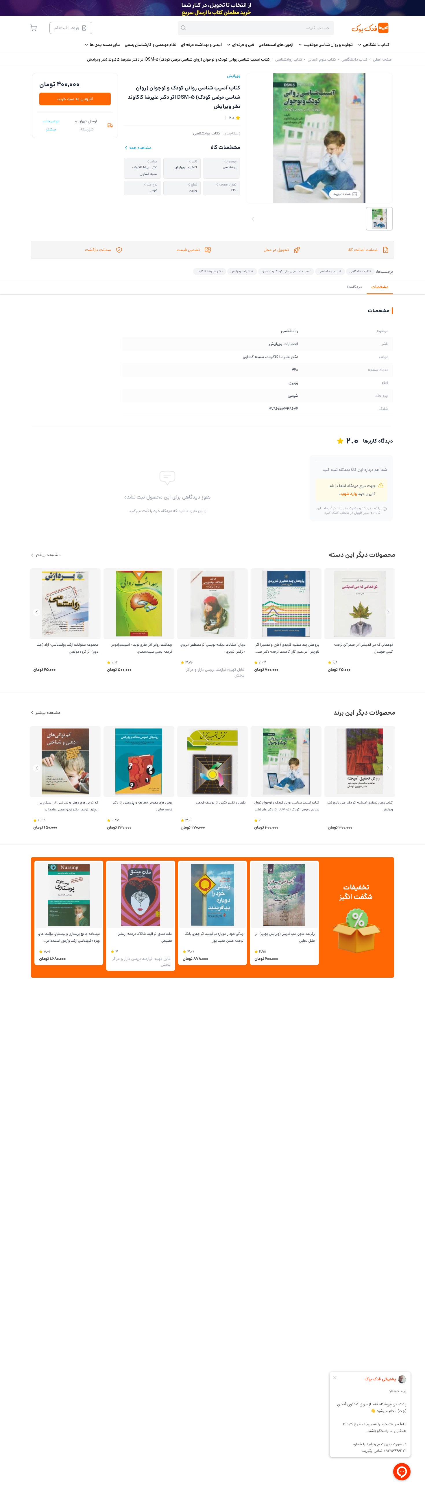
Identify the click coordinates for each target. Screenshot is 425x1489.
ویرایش (233, 76)
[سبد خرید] (33, 28)
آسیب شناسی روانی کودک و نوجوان (286, 271)
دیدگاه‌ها (354, 287)
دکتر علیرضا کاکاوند (210, 271)
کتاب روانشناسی (206, 133)
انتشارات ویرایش (242, 271)
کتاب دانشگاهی (360, 271)
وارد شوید (348, 494)
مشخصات (379, 287)
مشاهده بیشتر (48, 555)
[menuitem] (373, 44)
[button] (36, 612)
